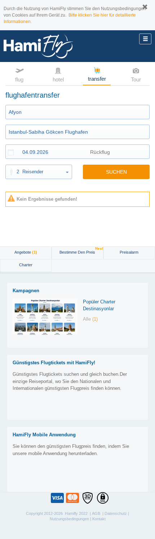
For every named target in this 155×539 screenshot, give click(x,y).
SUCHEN (116, 172)
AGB (96, 513)
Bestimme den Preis (81, 250)
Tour (136, 79)
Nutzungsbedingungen (69, 519)
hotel (58, 79)
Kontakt (99, 519)
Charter (25, 265)
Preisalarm (129, 252)
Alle (90, 319)
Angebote (25, 252)
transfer (97, 79)
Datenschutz (116, 513)
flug (19, 79)
